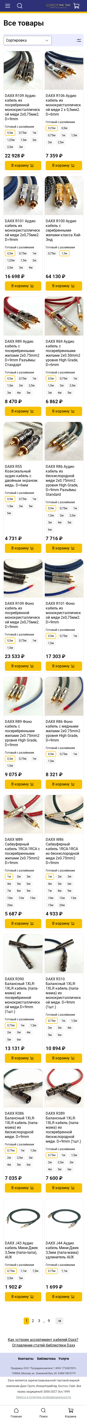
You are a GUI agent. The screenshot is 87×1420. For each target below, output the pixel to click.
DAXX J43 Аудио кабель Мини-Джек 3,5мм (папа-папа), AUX (21, 1250)
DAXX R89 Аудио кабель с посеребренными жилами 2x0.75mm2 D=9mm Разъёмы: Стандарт (22, 353)
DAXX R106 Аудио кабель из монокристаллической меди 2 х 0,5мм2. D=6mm (63, 104)
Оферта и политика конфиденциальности (43, 1397)
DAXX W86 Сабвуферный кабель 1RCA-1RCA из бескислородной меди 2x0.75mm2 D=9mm (62, 851)
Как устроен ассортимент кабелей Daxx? (43, 1339)
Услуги (63, 1359)
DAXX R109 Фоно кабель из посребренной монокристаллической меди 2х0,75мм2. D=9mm (22, 615)
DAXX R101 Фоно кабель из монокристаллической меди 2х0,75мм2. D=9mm (63, 612)
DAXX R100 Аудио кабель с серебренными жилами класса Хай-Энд (63, 230)
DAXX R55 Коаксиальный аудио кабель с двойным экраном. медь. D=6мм (21, 475)
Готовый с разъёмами (19, 126)
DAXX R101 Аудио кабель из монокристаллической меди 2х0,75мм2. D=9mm (22, 230)
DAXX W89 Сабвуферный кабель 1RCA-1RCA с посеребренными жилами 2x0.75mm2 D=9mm (22, 851)
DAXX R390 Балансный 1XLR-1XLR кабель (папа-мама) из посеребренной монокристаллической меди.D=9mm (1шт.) (22, 995)
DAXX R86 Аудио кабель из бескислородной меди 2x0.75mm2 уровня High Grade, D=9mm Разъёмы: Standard (62, 480)
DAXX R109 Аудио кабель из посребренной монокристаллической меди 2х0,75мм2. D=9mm (22, 107)
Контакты (26, 1359)
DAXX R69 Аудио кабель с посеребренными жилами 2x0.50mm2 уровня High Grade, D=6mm (63, 353)
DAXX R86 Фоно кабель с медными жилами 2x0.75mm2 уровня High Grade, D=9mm (63, 730)
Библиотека (46, 1359)
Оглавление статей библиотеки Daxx (43, 1345)
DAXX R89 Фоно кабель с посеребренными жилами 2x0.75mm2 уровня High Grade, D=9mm (22, 733)
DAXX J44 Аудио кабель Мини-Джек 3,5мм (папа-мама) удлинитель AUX (62, 1250)
